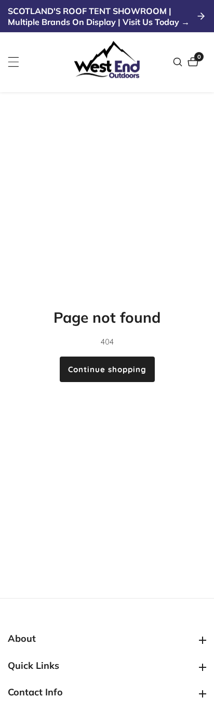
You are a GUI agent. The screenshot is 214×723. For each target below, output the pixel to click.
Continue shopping (107, 369)
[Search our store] (179, 62)
